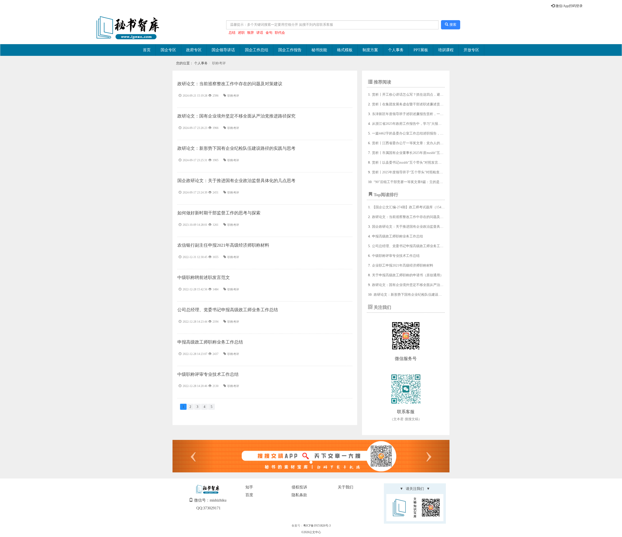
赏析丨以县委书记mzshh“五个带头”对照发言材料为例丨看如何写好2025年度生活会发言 (437, 162)
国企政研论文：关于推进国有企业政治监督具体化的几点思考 (418, 226)
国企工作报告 (290, 50)
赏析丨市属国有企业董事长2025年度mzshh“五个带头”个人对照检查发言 (425, 153)
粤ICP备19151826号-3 (317, 525)
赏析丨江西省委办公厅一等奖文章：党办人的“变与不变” (414, 143)
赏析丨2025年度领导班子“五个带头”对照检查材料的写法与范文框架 (423, 172)
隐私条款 (299, 495)
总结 (232, 32)
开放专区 (471, 50)
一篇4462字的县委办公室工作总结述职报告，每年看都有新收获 (419, 133)
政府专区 (194, 50)
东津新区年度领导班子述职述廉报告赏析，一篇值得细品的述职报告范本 (426, 114)
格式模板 (345, 50)
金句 (269, 32)
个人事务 (396, 50)
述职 (241, 32)
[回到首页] (126, 28)
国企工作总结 (256, 50)
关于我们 (345, 487)
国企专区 (168, 50)
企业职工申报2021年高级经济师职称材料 (402, 265)
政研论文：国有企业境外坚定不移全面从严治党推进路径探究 (418, 285)
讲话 (259, 32)
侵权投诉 (299, 487)
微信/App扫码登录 (568, 6)
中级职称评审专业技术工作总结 (396, 256)
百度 (249, 495)
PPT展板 (421, 50)
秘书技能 (319, 50)
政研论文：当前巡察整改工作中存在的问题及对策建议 (413, 217)
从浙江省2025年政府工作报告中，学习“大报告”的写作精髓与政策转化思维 (428, 124)
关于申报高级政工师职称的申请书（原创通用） (407, 275)
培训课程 (446, 50)
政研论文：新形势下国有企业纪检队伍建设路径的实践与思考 (420, 294)
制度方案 (370, 50)
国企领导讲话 (223, 50)
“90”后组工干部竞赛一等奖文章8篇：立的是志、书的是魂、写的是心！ (427, 182)
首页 (147, 50)
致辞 (250, 32)
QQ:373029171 (208, 508)
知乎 (249, 487)
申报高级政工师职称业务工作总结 (397, 236)
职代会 (280, 32)
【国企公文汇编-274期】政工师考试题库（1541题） (411, 207)
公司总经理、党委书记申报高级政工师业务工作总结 (411, 246)
